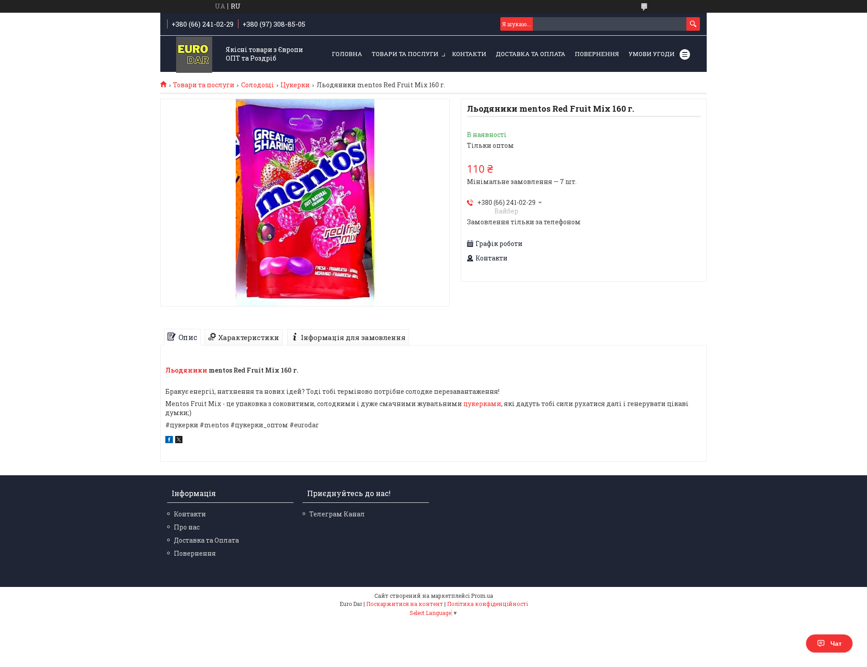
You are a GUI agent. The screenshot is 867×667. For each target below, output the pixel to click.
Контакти (469, 54)
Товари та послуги (405, 54)
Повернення (597, 54)
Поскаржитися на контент (404, 603)
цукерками (482, 403)
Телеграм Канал (337, 514)
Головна (347, 54)
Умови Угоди (652, 54)
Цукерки (295, 85)
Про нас (187, 527)
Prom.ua (482, 595)
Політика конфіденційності (487, 603)
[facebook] (169, 440)
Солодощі (257, 85)
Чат (836, 643)
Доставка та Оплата (530, 54)
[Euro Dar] (194, 54)
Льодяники (186, 370)
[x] (178, 440)
